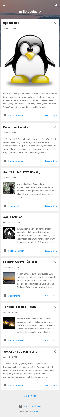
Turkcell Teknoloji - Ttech (19, 306)
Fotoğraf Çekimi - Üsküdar (20, 261)
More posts (30, 396)
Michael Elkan (36, 412)
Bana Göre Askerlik (15, 127)
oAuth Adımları (12, 217)
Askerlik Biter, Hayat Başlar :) (21, 172)
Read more (51, 115)
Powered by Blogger (31, 406)
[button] (55, 23)
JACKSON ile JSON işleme (20, 351)
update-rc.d (11, 23)
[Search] (56, 5)
